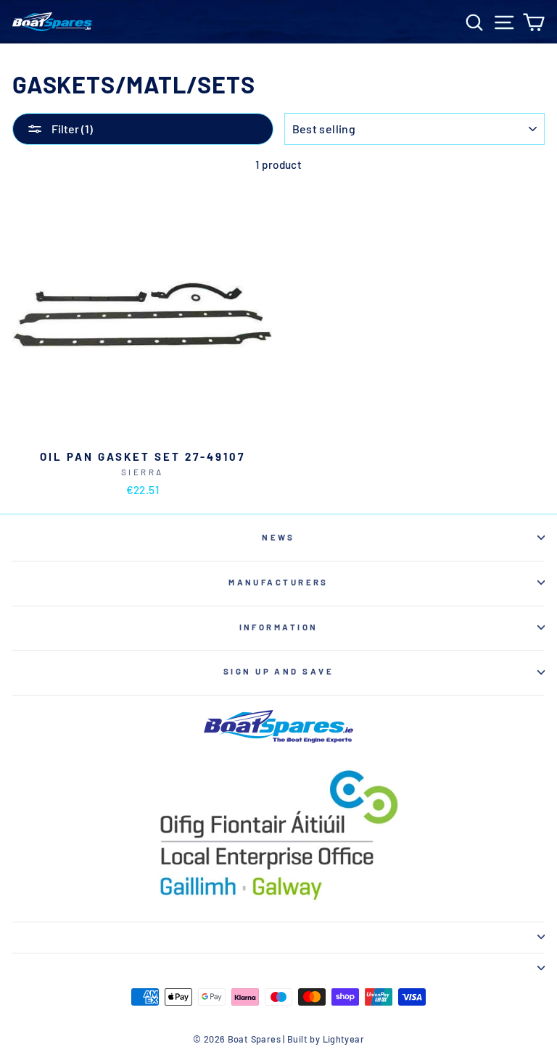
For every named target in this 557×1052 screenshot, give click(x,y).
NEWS (278, 537)
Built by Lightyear (325, 1039)
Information (278, 627)
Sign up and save (278, 671)
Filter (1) (71, 128)
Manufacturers (278, 582)
